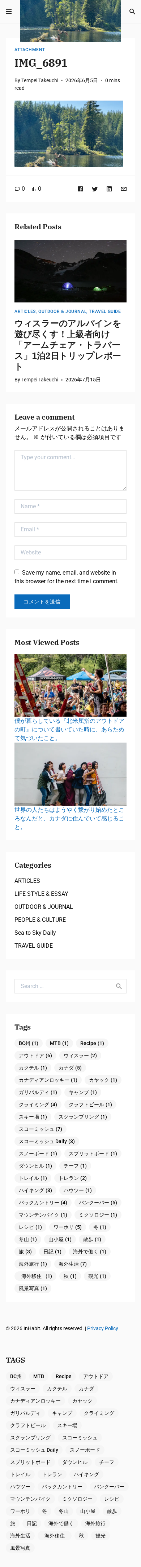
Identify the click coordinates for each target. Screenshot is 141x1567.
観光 (97, 1276)
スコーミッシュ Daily (47, 1141)
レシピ (30, 1227)
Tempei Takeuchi (39, 80)
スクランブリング (83, 1117)
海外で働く (89, 1251)
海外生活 (73, 1264)
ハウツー (78, 1190)
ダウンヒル (35, 1166)
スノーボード (38, 1153)
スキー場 (33, 1117)
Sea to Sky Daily (35, 932)
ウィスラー (80, 1055)
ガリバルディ (38, 1092)
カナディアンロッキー (48, 1080)
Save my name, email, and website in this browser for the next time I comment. (66, 577)
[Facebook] (80, 188)
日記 (52, 1251)
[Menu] (9, 11)
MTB (59, 1043)
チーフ (75, 1166)
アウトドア (35, 1055)
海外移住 (36, 1276)
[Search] (132, 11)
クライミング (38, 1104)
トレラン (73, 1178)
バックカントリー (43, 1202)
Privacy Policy (102, 1328)
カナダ (70, 1068)
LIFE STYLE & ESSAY (41, 893)
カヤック (103, 1080)
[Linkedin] (109, 188)
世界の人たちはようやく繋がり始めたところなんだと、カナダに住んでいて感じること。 (69, 818)
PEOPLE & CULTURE (40, 919)
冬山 (28, 1239)
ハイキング (35, 1190)
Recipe (92, 1043)
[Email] (124, 188)
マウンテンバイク (43, 1215)
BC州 (28, 1043)
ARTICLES (25, 311)
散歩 (92, 1239)
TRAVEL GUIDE (105, 311)
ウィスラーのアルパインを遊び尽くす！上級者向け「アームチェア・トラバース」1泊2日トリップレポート (67, 344)
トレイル (33, 1178)
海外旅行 (33, 1264)
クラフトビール (90, 1104)
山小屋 (60, 1239)
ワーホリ (68, 1227)
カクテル (33, 1068)
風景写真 (33, 1288)
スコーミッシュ (40, 1129)
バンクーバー (98, 1202)
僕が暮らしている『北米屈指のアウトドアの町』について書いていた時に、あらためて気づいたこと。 (69, 729)
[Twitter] (95, 188)
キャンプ (83, 1092)
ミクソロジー (98, 1215)
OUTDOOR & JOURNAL (62, 311)
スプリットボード (93, 1153)
